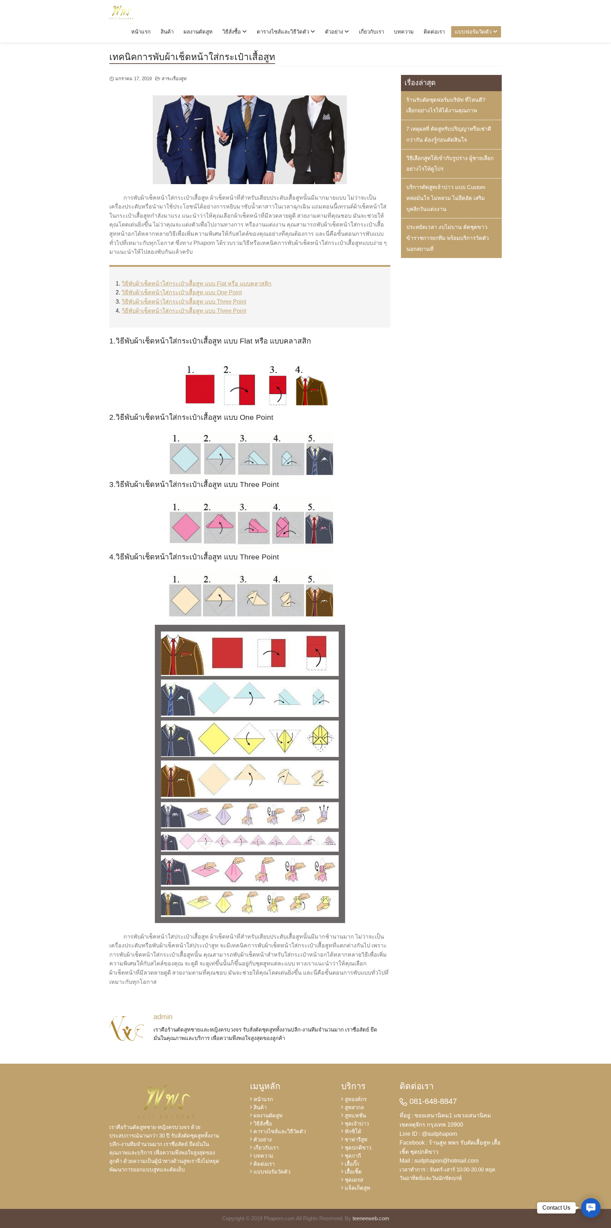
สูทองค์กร (356, 1099)
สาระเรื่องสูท (174, 78)
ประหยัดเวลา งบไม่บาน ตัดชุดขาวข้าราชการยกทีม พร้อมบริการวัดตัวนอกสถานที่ (447, 238)
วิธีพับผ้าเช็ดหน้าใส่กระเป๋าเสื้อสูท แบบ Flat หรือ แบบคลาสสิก (197, 284)
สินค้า (167, 32)
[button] (591, 1208)
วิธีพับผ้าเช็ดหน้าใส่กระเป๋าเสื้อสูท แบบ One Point (182, 292)
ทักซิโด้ (353, 1131)
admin (163, 1017)
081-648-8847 (432, 1101)
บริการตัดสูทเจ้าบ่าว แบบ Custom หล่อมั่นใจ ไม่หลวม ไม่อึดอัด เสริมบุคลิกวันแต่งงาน (445, 198)
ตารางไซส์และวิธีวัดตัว (283, 32)
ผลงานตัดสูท (198, 32)
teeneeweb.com (371, 1218)
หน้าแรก (141, 32)
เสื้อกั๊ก (352, 1164)
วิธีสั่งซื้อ (232, 32)
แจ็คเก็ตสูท (357, 1188)
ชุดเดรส (354, 1180)
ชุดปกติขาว (358, 1148)
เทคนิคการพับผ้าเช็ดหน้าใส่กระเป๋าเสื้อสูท (192, 57)
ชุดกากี (353, 1156)
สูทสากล (354, 1107)
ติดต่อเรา (434, 32)
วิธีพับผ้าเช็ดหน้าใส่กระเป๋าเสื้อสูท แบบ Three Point (184, 302)
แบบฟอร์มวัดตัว (474, 32)
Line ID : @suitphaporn (428, 1134)
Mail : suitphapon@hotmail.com (439, 1161)
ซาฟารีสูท (356, 1139)
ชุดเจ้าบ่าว (357, 1124)
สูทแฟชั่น (355, 1115)
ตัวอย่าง (334, 32)
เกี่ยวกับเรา (371, 32)
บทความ (404, 32)
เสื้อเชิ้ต (353, 1172)
